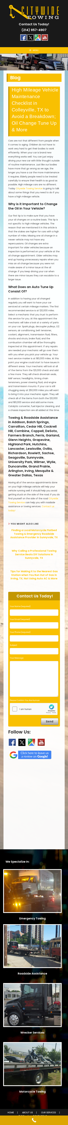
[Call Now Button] (34, 1120)
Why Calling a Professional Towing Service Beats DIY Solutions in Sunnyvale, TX (34, 554)
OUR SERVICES (48, 1112)
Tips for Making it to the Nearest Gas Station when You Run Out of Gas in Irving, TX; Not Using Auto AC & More (34, 575)
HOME (11, 1112)
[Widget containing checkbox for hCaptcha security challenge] (34, 709)
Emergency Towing (32, 918)
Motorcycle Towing (32, 1092)
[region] (34, 62)
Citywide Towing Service (29, 188)
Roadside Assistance (32, 973)
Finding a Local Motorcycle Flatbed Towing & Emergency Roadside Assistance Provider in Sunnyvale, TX (34, 534)
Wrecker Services (32, 1032)
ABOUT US (27, 1112)
